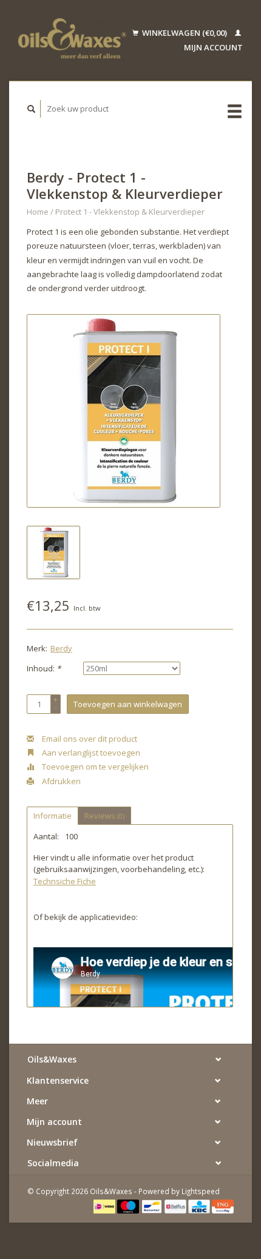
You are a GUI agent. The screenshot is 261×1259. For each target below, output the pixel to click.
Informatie (52, 815)
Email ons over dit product (88, 738)
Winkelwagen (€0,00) (184, 32)
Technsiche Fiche (64, 881)
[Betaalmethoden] (105, 1205)
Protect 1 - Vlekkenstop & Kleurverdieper (130, 211)
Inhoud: (44, 668)
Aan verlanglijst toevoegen (90, 752)
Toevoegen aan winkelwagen (127, 704)
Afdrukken (60, 781)
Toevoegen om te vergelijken (94, 766)
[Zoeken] (31, 109)
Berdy (61, 648)
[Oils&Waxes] (72, 40)
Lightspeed (200, 1191)
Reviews (104, 815)
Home (38, 211)
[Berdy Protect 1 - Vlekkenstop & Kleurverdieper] (123, 411)
